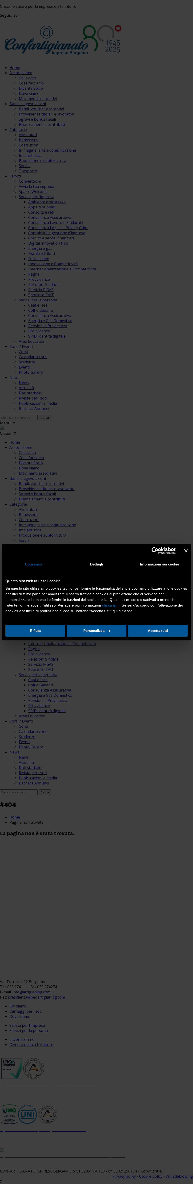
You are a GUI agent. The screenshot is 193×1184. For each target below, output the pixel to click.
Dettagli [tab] (96, 564)
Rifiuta (35, 631)
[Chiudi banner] (186, 550)
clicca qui (110, 605)
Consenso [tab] (33, 564)
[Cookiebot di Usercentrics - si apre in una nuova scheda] (155, 550)
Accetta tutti (158, 631)
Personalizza (94, 631)
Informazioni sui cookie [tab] (159, 564)
